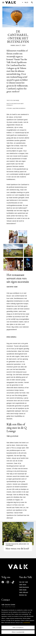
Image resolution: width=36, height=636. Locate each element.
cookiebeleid (26, 622)
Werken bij (22, 595)
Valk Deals (22, 590)
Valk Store (22, 585)
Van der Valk (23, 582)
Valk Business (24, 587)
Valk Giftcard (23, 592)
